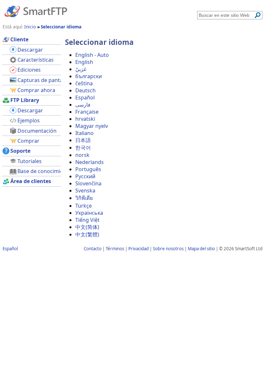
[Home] (36, 11)
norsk (82, 155)
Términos (115, 249)
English (84, 62)
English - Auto (92, 54)
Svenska (85, 190)
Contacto (92, 249)
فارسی (82, 104)
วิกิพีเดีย (84, 197)
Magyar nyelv (91, 125)
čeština (84, 83)
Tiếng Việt (87, 219)
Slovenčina (88, 183)
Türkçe (83, 205)
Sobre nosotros (168, 249)
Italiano (84, 133)
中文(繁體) (87, 234)
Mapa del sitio (201, 249)
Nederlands (89, 162)
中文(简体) (87, 227)
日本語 (83, 140)
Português (88, 169)
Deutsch (85, 90)
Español (85, 97)
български (88, 76)
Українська (89, 212)
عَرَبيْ (81, 69)
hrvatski (85, 118)
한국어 (83, 147)
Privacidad (138, 249)
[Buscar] (257, 15)
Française (87, 111)
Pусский (85, 176)
